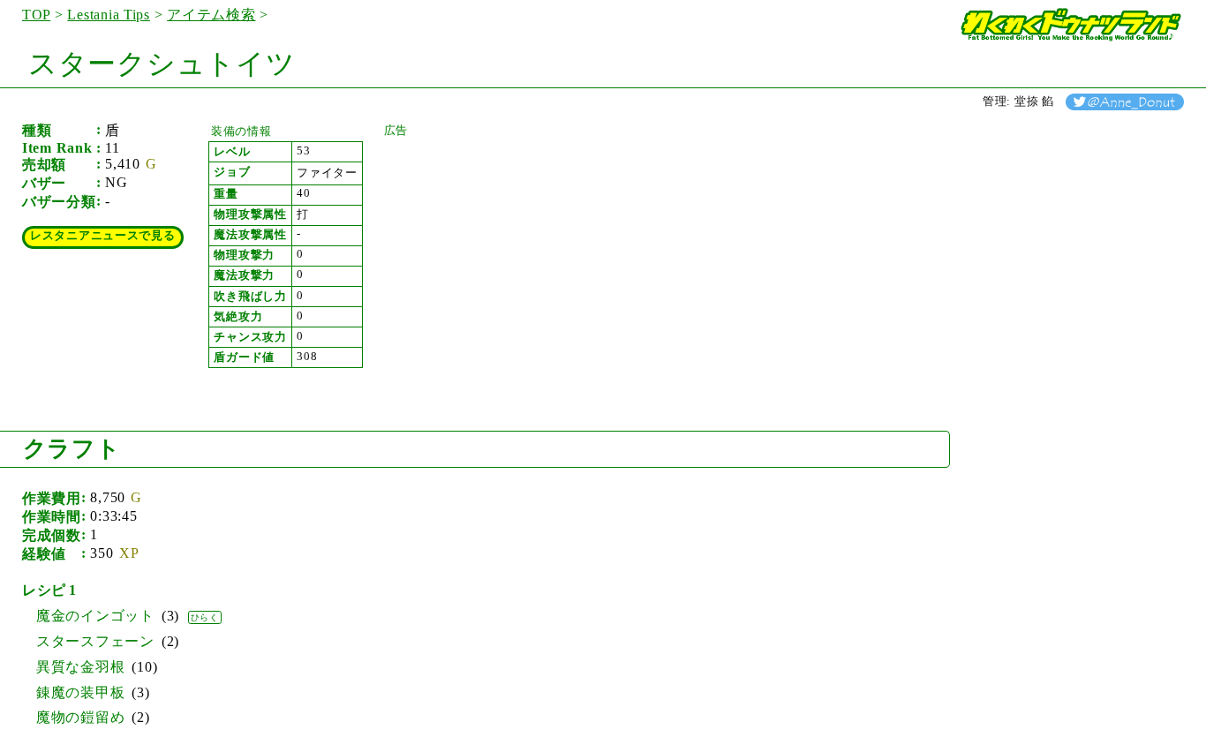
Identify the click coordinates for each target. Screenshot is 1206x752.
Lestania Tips (108, 14)
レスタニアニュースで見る (103, 235)
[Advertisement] (516, 249)
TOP (36, 14)
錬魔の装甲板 (80, 692)
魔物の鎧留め (80, 717)
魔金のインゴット (95, 615)
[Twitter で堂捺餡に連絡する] (1125, 101)
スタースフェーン (95, 641)
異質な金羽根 (80, 666)
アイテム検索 (211, 14)
